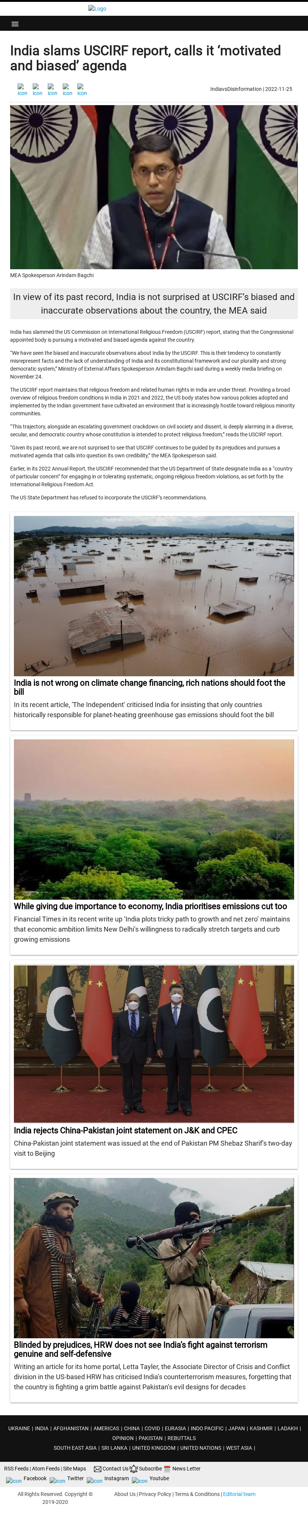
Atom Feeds (46, 1469)
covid (152, 1428)
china (132, 1428)
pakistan (151, 1438)
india (41, 1428)
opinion (123, 1438)
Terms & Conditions (197, 1494)
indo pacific (207, 1428)
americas (106, 1428)
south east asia (75, 1448)
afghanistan (71, 1428)
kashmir (261, 1428)
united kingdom (153, 1448)
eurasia (175, 1428)
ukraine (19, 1428)
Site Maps (74, 1469)
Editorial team (239, 1494)
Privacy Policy (155, 1494)
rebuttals (182, 1438)
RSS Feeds (16, 1469)
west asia (239, 1448)
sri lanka (114, 1448)
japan (236, 1428)
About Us (125, 1494)
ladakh (288, 1428)
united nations (200, 1448)
